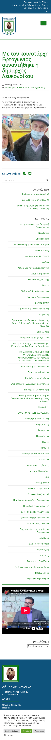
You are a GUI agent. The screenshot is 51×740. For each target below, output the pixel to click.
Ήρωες (45, 441)
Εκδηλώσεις (43, 331)
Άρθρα (45, 262)
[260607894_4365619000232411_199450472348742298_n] (25, 137)
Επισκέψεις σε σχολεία (37, 378)
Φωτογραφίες (38, 87)
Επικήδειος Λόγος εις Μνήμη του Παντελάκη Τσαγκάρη (33, 207)
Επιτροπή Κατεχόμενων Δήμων (33, 412)
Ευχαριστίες (42, 424)
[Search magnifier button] (47, 180)
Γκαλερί (28, 2)
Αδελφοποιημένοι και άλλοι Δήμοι (31, 244)
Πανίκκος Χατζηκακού (38, 494)
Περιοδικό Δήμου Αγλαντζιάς (34, 511)
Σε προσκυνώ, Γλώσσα (38, 523)
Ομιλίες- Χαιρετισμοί (38, 488)
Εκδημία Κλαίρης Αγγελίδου (34, 337)
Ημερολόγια (42, 436)
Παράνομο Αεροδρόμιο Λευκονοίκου (31, 500)
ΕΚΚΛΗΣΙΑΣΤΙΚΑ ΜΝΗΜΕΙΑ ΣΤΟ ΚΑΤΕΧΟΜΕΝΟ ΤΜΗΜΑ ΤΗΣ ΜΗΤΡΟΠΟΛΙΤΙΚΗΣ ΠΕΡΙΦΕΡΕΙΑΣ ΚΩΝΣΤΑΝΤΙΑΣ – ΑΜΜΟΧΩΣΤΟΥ (33, 356)
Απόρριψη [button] (39, 731)
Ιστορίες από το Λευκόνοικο (35, 453)
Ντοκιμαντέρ (42, 482)
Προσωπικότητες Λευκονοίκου (34, 517)
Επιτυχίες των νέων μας (37, 418)
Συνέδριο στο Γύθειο (39, 543)
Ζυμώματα (43, 430)
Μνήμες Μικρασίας (39, 471)
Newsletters (43, 232)
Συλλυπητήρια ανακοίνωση (35, 199)
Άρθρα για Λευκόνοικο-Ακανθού (33, 267)
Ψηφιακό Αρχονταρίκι (38, 578)
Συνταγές (44, 555)
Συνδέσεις (43, 7)
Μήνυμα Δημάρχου (11, 704)
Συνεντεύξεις (42, 549)
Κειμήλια (44, 459)
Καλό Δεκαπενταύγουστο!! (35, 194)
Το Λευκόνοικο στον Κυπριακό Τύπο (32, 567)
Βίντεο (45, 5)
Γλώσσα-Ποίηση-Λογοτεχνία (35, 291)
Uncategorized (42, 238)
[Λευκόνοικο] (25, 26)
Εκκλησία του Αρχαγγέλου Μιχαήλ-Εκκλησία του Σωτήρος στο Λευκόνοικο (30, 345)
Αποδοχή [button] (27, 731)
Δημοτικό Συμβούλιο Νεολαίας (33, 308)
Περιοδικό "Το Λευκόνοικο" (36, 505)
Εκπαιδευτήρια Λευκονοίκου (35, 366)
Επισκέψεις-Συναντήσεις (17, 87)
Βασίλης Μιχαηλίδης (38, 279)
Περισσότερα (11, 735)
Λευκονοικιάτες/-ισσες (37, 465)
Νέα (47, 476)
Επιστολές (43, 406)
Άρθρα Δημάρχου (40, 273)
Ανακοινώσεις (42, 250)
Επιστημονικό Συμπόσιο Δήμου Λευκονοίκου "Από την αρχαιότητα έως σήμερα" (30, 398)
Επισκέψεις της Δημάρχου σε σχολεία (29, 383)
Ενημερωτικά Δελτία (38, 372)
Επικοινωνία (30, 7)
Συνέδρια (44, 537)
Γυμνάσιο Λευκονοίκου (38, 296)
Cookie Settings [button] (11, 731)
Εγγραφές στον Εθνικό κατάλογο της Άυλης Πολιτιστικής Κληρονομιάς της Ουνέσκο (30, 323)
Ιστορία (45, 447)
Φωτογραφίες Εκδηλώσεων (26, 5)
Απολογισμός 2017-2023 (37, 256)
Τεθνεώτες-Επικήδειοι (38, 561)
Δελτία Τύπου (41, 2)
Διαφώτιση (43, 314)
